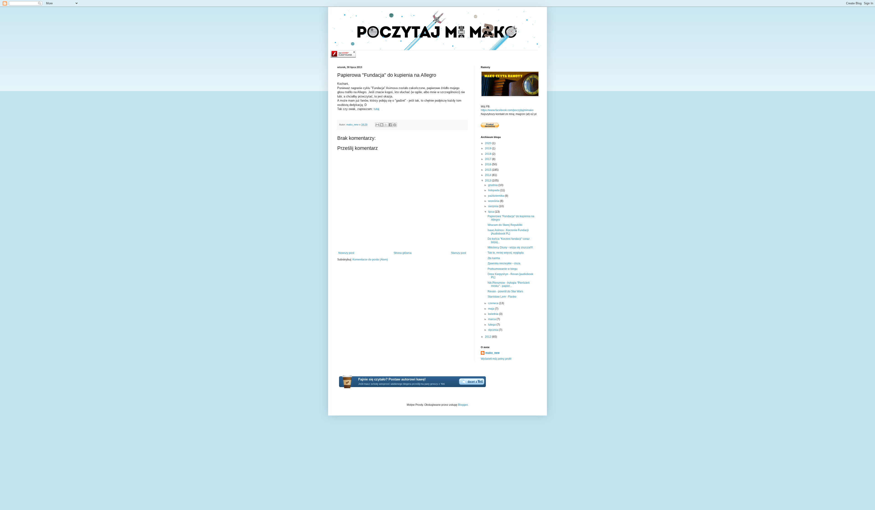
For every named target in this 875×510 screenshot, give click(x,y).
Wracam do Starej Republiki (505, 225)
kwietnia (493, 314)
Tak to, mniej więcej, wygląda (506, 252)
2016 (488, 164)
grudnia (493, 185)
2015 (488, 169)
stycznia (493, 330)
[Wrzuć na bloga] (381, 124)
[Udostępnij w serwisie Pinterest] (394, 124)
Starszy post (458, 253)
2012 (488, 336)
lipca (491, 211)
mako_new (492, 352)
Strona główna (403, 253)
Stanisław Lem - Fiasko (502, 296)
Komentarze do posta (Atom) (370, 259)
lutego (492, 324)
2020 (488, 143)
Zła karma (494, 258)
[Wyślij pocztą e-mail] (377, 124)
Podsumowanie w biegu (502, 268)
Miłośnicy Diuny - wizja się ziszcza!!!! (510, 247)
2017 (488, 159)
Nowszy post (346, 253)
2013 (488, 180)
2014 (488, 175)
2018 (488, 154)
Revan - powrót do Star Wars (505, 291)
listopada (494, 190)
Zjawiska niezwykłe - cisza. (504, 263)
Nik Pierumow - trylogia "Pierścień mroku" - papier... (509, 284)
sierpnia (493, 206)
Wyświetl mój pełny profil (496, 358)
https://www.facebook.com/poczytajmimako (507, 110)
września (494, 201)
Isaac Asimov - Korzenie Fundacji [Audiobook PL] (508, 232)
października (496, 195)
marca (492, 319)
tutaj (376, 109)
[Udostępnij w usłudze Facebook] (390, 124)
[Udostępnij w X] (386, 124)
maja (491, 308)
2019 (488, 148)
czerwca (493, 303)
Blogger (463, 404)
